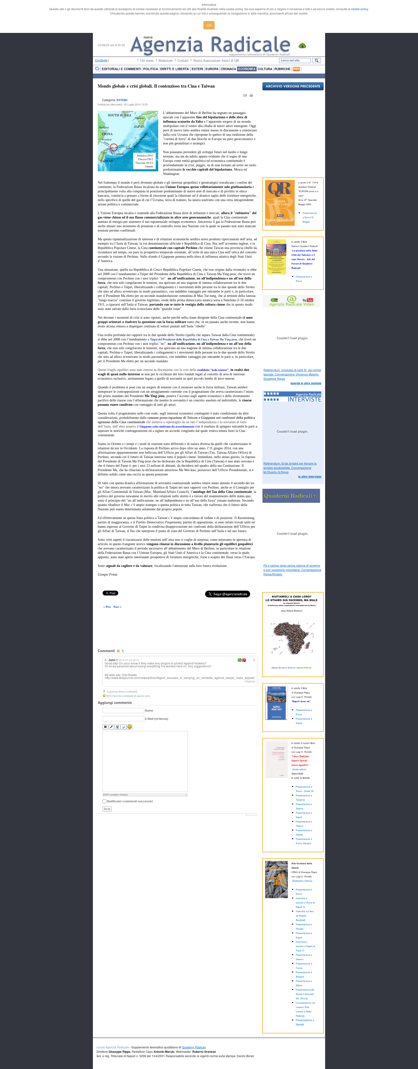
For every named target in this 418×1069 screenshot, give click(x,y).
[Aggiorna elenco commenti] (123, 651)
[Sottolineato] (117, 727)
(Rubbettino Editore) (302, 880)
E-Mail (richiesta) (156, 719)
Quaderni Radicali (194, 1047)
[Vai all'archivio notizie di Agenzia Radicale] (293, 89)
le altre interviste (309, 476)
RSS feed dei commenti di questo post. (128, 696)
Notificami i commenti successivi (130, 801)
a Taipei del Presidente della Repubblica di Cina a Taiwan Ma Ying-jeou (192, 339)
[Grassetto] (105, 727)
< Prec (107, 607)
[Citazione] (123, 727)
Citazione (250, 681)
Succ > (117, 607)
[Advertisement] (177, 617)
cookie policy (359, 9)
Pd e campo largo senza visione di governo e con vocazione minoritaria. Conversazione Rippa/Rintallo (292, 569)
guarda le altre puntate (306, 383)
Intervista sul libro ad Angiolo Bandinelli (305, 916)
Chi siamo (147, 60)
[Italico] (111, 727)
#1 (106, 660)
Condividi (101, 60)
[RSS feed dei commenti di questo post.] (118, 651)
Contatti (183, 60)
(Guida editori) (299, 769)
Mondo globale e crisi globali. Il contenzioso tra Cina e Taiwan (156, 86)
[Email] (245, 96)
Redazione (166, 60)
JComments (251, 815)
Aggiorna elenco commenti (121, 691)
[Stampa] (251, 96)
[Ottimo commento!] (239, 660)
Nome (149, 710)
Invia (107, 809)
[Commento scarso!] (244, 660)
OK (209, 25)
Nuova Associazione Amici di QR (216, 60)
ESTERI (122, 100)
